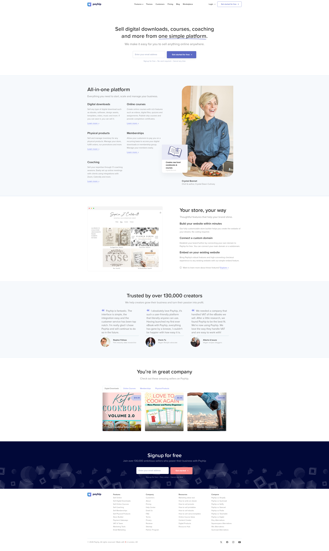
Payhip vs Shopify (218, 498)
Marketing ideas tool (187, 498)
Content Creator (185, 520)
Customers (160, 4)
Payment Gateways (120, 520)
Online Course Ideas (187, 517)
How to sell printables (187, 507)
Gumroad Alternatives (220, 530)
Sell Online (117, 498)
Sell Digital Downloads (122, 501)
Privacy (149, 520)
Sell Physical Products (121, 514)
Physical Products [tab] (162, 388)
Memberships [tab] (145, 388)
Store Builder (118, 517)
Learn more (92, 123)
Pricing (170, 4)
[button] (106, 412)
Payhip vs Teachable (219, 514)
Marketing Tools (119, 527)
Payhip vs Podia (217, 510)
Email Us (149, 510)
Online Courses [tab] (129, 388)
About (148, 501)
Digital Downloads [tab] (112, 388)
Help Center (151, 507)
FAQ (147, 514)
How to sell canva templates (190, 514)
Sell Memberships (120, 510)
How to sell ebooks (186, 510)
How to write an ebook (188, 501)
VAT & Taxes (118, 523)
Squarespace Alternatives (221, 523)
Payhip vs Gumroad (219, 501)
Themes (149, 4)
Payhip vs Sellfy (217, 504)
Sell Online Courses (121, 504)
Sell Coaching (118, 507)
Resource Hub (184, 527)
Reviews (149, 523)
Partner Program (152, 530)
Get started (181, 470)
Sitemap (149, 527)
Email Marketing (119, 530)
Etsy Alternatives (218, 520)
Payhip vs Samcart (218, 507)
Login (211, 4)
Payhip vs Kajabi (217, 517)
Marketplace (188, 4)
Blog (178, 4)
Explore (223, 267)
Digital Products (185, 523)
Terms (148, 517)
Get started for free (228, 4)
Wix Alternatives (217, 527)
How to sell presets (186, 504)
